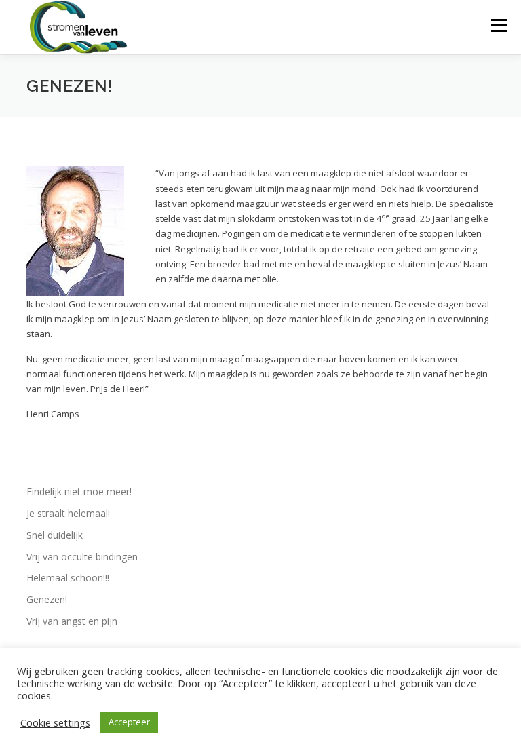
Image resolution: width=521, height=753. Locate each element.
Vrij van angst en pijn (71, 621)
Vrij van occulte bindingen (82, 556)
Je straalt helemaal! (68, 513)
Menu (499, 25)
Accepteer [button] (129, 722)
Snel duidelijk (54, 534)
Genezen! (46, 599)
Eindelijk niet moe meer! (79, 491)
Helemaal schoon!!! (67, 577)
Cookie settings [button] (55, 722)
